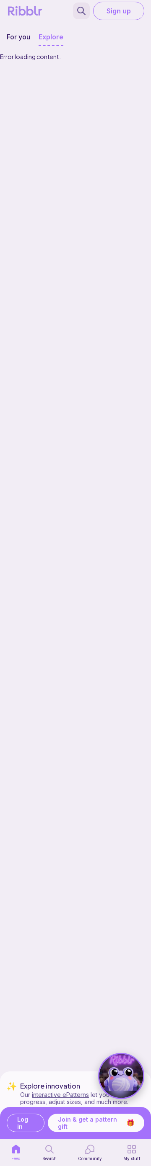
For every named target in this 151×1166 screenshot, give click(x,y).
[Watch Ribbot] (121, 1076)
